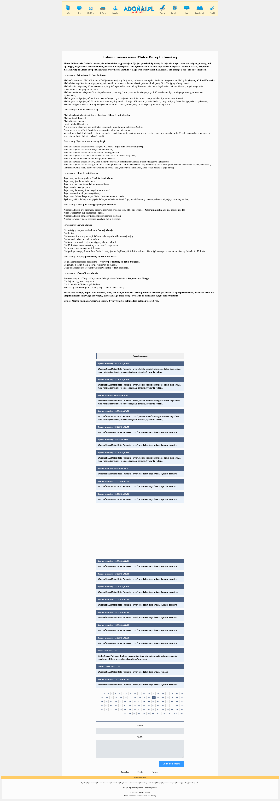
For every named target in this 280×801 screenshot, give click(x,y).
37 (177, 698)
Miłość (99, 783)
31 (149, 698)
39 (102, 702)
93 (125, 714)
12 (144, 693)
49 (149, 702)
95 (134, 714)
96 (139, 714)
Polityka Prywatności (130, 788)
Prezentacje (143, 783)
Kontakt (154, 788)
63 (130, 706)
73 (177, 706)
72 (172, 706)
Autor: (140, 726)
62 (125, 706)
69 (158, 706)
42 (116, 702)
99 (153, 714)
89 (168, 710)
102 (169, 714)
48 (144, 702)
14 (153, 693)
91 (177, 710)
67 (149, 706)
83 (139, 710)
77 (111, 710)
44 (125, 702)
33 (158, 698)
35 (168, 698)
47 (139, 702)
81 (130, 710)
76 (106, 710)
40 (106, 702)
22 (107, 698)
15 (158, 693)
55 (177, 702)
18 (172, 693)
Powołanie (106, 783)
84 (144, 710)
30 (144, 698)
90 (172, 710)
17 (168, 693)
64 (135, 706)
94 (130, 714)
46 (135, 702)
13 (149, 693)
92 (182, 710)
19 (177, 693)
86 (153, 710)
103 (175, 714)
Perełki (191, 783)
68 (153, 706)
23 (111, 698)
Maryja (158, 783)
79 (121, 710)
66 (144, 706)
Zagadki (83, 783)
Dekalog (179, 783)
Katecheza (152, 783)
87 (158, 710)
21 (102, 698)
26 (126, 698)
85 (149, 710)
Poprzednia (125, 772)
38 (182, 698)
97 (144, 714)
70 (163, 706)
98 (149, 714)
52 (163, 702)
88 (163, 710)
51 (158, 702)
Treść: (140, 737)
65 (139, 706)
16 (163, 693)
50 (153, 702)
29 (140, 698)
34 (163, 698)
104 (181, 714)
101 (164, 714)
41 (111, 702)
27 (130, 698)
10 (135, 693)
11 (139, 693)
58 (106, 706)
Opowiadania (91, 783)
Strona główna (140, 777)
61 (121, 706)
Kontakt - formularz (144, 788)
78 (116, 710)
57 (102, 706)
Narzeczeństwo (134, 783)
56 (182, 702)
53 (168, 702)
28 (135, 698)
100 (158, 714)
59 (111, 706)
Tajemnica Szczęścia (168, 783)
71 (168, 706)
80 (125, 710)
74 (182, 706)
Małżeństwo (115, 783)
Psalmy (185, 783)
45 (130, 702)
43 (121, 702)
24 (116, 698)
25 (121, 698)
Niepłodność (124, 783)
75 (102, 710)
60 (116, 706)
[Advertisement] (140, 33)
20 (182, 693)
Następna (155, 772)
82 (135, 710)
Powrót (140, 772)
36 (172, 698)
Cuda (196, 783)
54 (172, 702)
